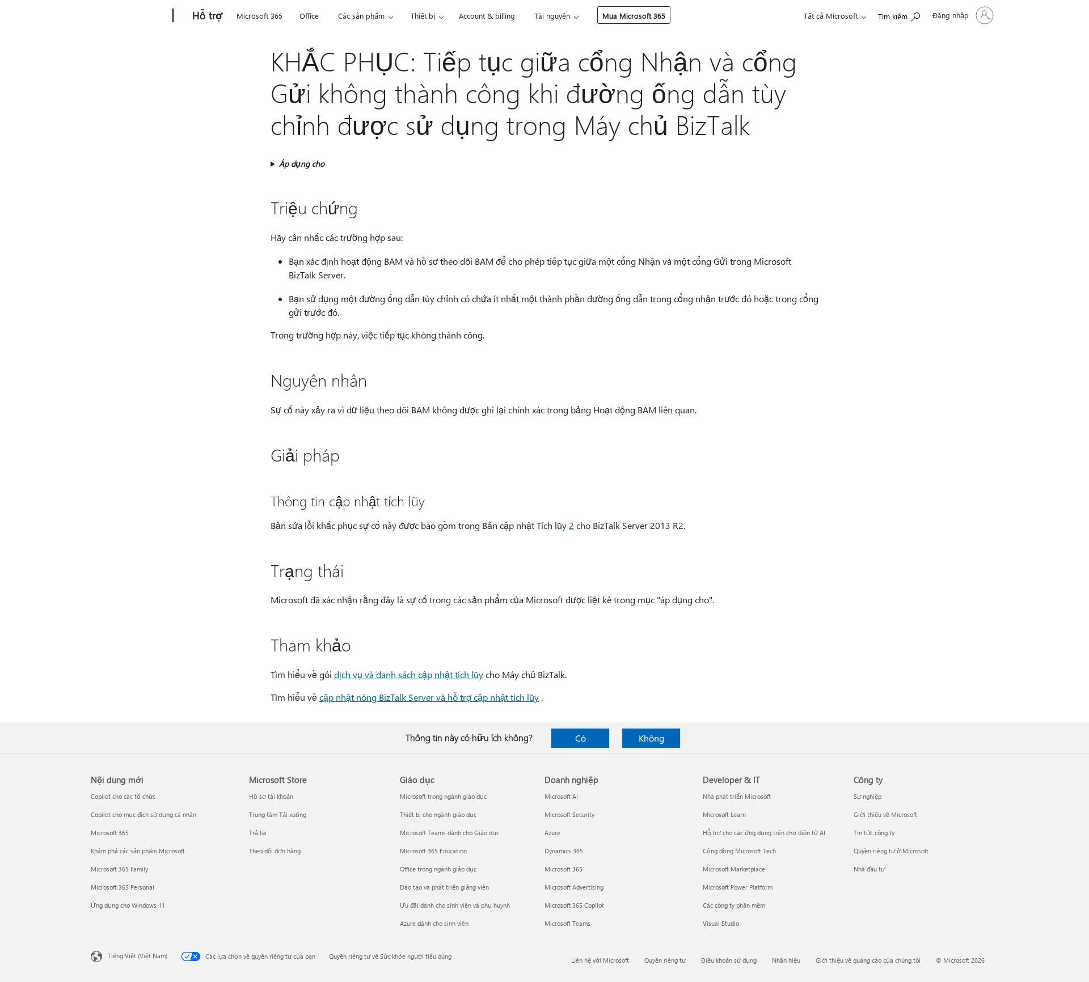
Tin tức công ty (874, 832)
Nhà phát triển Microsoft (737, 796)
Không (651, 738)
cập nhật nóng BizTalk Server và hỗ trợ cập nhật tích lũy (429, 697)
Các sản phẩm (361, 15)
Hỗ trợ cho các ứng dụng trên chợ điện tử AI (764, 832)
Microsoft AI (561, 796)
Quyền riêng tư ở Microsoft (891, 850)
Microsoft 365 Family (119, 869)
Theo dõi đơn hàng (275, 850)
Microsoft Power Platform (738, 887)
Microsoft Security (569, 814)
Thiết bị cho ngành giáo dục (438, 814)
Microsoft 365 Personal (122, 887)
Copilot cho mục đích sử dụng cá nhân (143, 814)
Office (309, 15)
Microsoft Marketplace (734, 869)
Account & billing (487, 15)
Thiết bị (423, 15)
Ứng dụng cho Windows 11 (128, 905)
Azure (552, 832)
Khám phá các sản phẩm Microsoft (138, 850)
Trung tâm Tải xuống (277, 814)
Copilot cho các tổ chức (123, 796)
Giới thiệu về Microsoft (885, 814)
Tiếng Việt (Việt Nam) (137, 955)
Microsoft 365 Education (433, 850)
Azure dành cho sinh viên (434, 923)
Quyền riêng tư (665, 960)
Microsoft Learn (724, 814)
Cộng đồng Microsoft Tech (739, 850)
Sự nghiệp (867, 796)
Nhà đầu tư (869, 869)
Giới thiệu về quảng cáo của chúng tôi (868, 960)
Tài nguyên (552, 15)
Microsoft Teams (567, 923)
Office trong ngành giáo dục (438, 869)
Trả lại (258, 832)
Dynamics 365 (563, 850)
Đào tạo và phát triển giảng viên (444, 887)
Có (580, 738)
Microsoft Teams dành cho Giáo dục (449, 832)
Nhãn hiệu (786, 960)
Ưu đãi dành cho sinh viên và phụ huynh (455, 905)
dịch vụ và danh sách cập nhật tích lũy (408, 674)
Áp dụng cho (301, 163)
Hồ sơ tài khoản (271, 796)
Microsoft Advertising (573, 887)
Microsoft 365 (259, 15)
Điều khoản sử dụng (729, 960)
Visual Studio (721, 923)
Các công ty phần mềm (734, 905)
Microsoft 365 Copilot (574, 905)
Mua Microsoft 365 (633, 15)
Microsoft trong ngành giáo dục (443, 796)
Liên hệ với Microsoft (600, 960)
